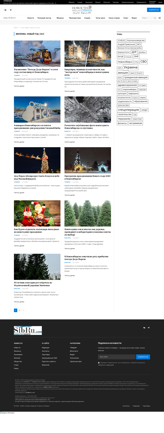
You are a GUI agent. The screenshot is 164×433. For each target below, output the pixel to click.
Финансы (72, 2)
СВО (144, 61)
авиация (123, 72)
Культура (116, 2)
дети (119, 81)
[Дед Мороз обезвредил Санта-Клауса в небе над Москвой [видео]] (37, 160)
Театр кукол (100, 18)
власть (120, 77)
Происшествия (75, 18)
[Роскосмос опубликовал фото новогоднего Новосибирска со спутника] (87, 109)
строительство (124, 114)
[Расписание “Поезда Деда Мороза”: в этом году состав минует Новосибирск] (37, 54)
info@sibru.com (30, 392)
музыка (135, 97)
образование (140, 101)
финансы (122, 123)
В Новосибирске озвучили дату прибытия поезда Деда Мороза (86, 257)
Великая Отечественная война (130, 48)
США (119, 68)
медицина (133, 93)
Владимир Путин (123, 52)
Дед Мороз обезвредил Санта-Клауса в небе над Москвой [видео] (36, 177)
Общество (106, 2)
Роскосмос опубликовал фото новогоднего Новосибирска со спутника (86, 126)
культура (122, 93)
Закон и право (114, 18)
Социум (79, 2)
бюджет (140, 73)
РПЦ (136, 62)
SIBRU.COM (47, 387)
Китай (120, 57)
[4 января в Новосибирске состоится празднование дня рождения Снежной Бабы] (37, 109)
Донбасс (142, 52)
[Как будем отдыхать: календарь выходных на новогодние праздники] (37, 213)
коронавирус (130, 89)
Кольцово (129, 56)
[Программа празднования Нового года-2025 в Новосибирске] (87, 160)
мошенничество (124, 97)
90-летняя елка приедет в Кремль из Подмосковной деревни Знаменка (33, 284)
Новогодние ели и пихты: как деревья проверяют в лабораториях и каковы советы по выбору (87, 232)
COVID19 (121, 40)
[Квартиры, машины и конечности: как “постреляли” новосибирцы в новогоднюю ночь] (87, 54)
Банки (160, 2)
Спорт (125, 18)
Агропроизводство (136, 40)
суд (135, 114)
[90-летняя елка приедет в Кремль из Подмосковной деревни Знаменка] (37, 267)
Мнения (97, 2)
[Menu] (160, 18)
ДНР (134, 52)
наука (142, 97)
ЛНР (136, 56)
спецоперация (128, 109)
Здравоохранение (128, 2)
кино (119, 89)
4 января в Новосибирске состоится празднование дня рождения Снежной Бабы (37, 126)
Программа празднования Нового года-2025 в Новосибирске (87, 177)
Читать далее (19, 86)
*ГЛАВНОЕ (17, 75)
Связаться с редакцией (106, 365)
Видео (134, 18)
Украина (130, 67)
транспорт (137, 119)
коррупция (142, 89)
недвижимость (125, 101)
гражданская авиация (135, 77)
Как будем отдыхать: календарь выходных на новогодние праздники (36, 230)
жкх (124, 81)
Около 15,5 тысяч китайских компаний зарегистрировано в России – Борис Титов (31, 3)
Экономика (88, 2)
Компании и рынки (152, 2)
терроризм (124, 119)
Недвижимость (141, 2)
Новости (30, 18)
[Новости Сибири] (82, 9)
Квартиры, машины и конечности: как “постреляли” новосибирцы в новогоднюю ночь (86, 72)
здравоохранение (127, 85)
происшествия (123, 105)
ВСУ (139, 44)
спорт (144, 110)
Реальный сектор (44, 18)
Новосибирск (125, 62)
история (142, 85)
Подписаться (154, 10)
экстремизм (135, 123)
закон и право (132, 81)
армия (132, 73)
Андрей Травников (126, 44)
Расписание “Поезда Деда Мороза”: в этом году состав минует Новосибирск (36, 70)
